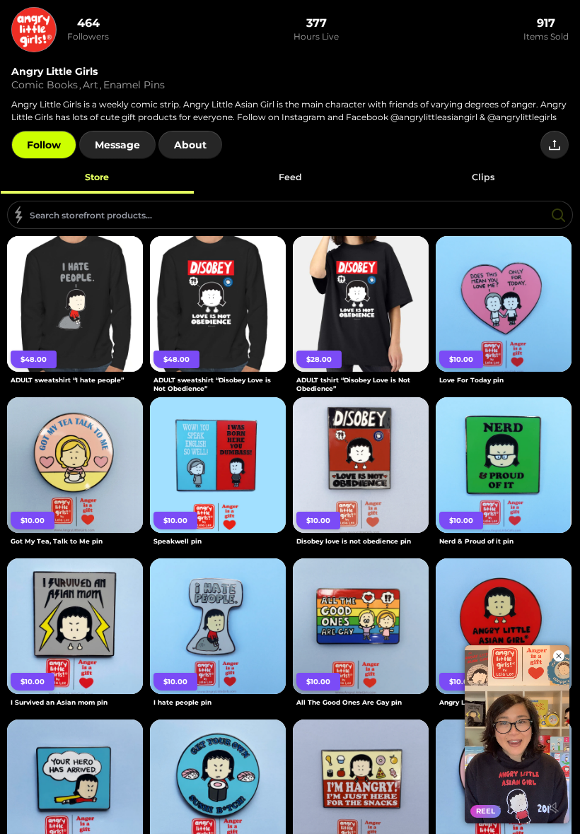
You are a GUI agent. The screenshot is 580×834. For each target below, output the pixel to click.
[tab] (96, 177)
